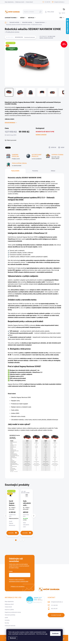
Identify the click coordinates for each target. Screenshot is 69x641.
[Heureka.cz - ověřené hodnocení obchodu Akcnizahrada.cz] (35, 599)
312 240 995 (54, 605)
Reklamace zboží (19, 2)
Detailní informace (10, 122)
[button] (16, 540)
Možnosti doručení (41, 134)
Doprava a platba (9, 609)
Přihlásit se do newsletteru (17, 586)
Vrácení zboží (29, 2)
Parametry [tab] (35, 170)
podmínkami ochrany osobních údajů (18, 581)
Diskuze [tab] (53, 170)
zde (46, 634)
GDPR (6, 617)
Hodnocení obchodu (10, 625)
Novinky (7, 623)
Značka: (46, 38)
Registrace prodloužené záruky (13, 612)
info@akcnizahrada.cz (57, 602)
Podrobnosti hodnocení (29, 37)
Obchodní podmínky (10, 615)
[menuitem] (12, 17)
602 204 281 (54, 608)
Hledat (40, 11)
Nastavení (13, 638)
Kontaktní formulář (56, 615)
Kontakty (7, 620)
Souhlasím (55, 633)
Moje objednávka (9, 2)
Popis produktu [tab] (15, 170)
